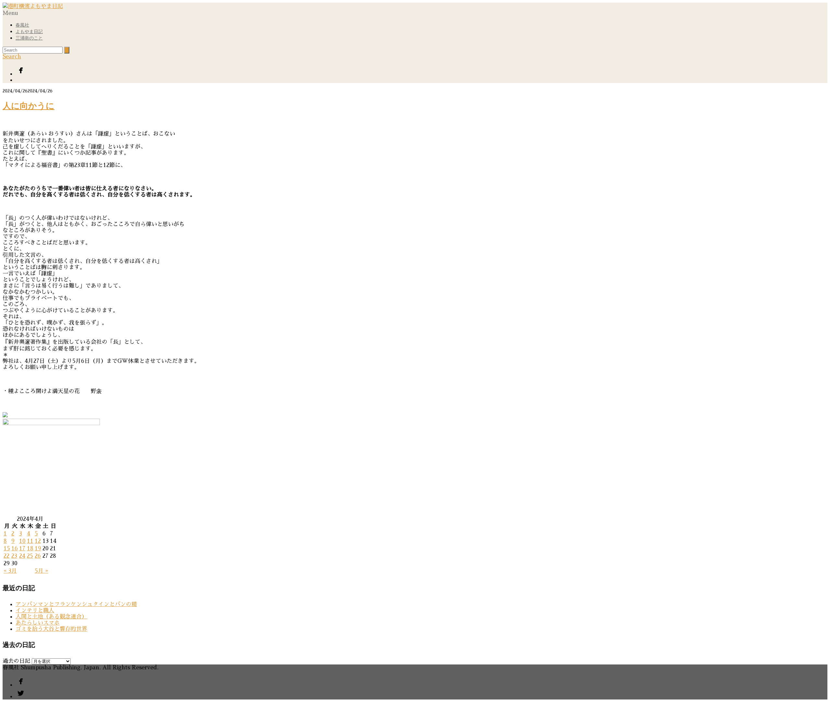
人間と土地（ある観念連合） (51, 616)
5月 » (41, 571)
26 (38, 556)
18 (30, 548)
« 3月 (10, 571)
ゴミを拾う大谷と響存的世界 (51, 629)
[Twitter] (421, 80)
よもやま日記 (29, 31)
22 (6, 556)
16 (14, 548)
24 (22, 556)
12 (38, 541)
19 (38, 548)
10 (22, 541)
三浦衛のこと (29, 38)
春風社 (22, 25)
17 (22, 548)
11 (30, 541)
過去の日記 (16, 661)
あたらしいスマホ (38, 623)
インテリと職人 (35, 610)
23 (14, 556)
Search (12, 56)
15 (7, 548)
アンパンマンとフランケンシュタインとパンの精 (76, 604)
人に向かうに (28, 106)
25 (30, 556)
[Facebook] (421, 71)
